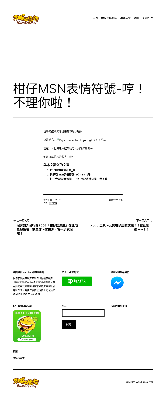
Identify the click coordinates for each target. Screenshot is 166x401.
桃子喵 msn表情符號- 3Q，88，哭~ (71, 174)
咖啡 (136, 18)
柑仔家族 (53, 203)
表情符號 (118, 199)
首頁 (95, 18)
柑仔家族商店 (109, 18)
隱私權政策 (19, 358)
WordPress (142, 382)
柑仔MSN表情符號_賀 (62, 170)
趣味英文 (125, 18)
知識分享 (148, 18)
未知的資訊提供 (119, 305)
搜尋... (65, 306)
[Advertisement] (83, 58)
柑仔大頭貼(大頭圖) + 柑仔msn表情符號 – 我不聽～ (80, 179)
